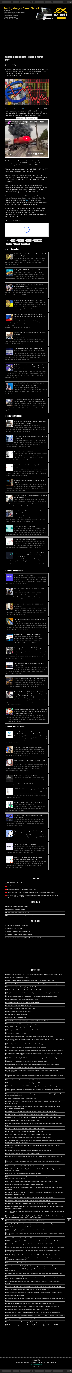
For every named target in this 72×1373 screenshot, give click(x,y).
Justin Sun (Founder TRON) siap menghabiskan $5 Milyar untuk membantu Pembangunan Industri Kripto (33, 1161)
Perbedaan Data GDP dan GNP (24, 526)
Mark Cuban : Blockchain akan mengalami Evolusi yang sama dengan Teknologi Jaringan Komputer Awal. (30, 367)
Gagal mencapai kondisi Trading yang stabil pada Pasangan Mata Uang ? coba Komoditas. (34, 993)
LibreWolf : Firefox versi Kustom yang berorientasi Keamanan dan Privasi (28, 1020)
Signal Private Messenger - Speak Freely (28, 831)
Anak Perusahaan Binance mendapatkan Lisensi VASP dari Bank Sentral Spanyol (31, 1197)
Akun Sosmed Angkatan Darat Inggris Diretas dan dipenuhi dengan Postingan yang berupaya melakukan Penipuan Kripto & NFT (33, 1258)
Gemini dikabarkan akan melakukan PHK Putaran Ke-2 (23, 1080)
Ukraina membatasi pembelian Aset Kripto (28, 300)
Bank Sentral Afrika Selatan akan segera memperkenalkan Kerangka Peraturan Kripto (32, 1114)
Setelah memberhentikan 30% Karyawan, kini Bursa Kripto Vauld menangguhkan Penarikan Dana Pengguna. (33, 1269)
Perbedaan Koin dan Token (15, 928)
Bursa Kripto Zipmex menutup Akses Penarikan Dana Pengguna (26, 1044)
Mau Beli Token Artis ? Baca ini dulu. (18, 886)
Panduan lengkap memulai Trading (17, 906)
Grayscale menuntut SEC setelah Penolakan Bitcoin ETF (24, 1318)
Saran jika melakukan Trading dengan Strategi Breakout (23, 987)
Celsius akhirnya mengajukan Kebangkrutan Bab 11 (22, 1098)
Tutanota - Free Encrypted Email (16, 1017)
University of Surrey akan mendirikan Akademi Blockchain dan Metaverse (28, 1200)
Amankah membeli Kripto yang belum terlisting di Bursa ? (24, 937)
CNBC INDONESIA (31, 118)
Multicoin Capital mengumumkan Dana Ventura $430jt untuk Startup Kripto (29, 1134)
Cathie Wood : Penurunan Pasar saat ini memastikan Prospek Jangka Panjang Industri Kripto (34, 1273)
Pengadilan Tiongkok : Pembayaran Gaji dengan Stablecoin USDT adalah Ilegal (30, 1224)
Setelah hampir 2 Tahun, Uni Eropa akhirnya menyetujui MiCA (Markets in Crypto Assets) (33, 1312)
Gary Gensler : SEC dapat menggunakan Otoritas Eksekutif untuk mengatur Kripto (31, 1111)
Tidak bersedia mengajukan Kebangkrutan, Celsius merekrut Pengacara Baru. (30, 1166)
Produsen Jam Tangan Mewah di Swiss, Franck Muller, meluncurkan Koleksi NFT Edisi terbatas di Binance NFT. (34, 1040)
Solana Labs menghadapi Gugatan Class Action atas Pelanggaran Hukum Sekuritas (32, 1203)
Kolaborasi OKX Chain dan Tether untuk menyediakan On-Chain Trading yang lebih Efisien (34, 1117)
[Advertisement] (36, 37)
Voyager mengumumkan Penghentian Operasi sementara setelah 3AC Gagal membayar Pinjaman (32, 1282)
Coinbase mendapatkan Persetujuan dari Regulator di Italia (24, 1083)
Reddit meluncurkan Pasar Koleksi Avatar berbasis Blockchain (25, 1220)
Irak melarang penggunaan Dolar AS (18, 977)
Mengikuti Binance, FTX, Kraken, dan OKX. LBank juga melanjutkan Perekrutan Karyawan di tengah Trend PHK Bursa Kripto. (30, 694)
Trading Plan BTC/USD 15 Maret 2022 (27, 270)
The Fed (28, 200)
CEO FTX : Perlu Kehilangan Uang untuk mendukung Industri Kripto (27, 1061)
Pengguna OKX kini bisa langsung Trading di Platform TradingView (26, 1067)
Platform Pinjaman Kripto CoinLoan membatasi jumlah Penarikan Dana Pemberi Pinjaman (33, 1255)
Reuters (26, 109)
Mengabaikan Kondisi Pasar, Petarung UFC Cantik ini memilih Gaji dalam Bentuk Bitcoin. (33, 1064)
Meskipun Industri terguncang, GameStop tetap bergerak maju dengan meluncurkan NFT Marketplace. (32, 1146)
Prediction (20, 240)
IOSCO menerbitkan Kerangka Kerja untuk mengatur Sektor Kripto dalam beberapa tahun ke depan (33, 1157)
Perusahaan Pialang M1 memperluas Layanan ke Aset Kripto (25, 1131)
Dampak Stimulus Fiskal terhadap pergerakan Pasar (22, 999)
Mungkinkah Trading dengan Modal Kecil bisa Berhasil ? (23, 916)
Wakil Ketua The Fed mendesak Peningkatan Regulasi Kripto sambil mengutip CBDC (32, 1181)
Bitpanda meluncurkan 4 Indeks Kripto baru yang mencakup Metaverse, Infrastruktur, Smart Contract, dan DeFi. (33, 1102)
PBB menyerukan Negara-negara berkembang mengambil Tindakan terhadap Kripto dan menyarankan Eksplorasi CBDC (32, 1107)
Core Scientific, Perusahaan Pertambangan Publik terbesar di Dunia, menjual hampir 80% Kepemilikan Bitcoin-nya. (32, 1251)
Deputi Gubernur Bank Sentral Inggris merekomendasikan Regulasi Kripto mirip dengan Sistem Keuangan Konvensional (34, 1169)
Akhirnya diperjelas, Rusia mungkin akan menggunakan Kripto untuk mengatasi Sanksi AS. (29, 316)
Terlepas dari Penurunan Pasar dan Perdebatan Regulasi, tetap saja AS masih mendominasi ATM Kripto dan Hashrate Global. (30, 711)
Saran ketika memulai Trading (16, 909)
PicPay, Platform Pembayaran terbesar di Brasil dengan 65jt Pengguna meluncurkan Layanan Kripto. (34, 1124)
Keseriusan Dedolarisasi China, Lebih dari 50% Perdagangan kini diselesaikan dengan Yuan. (34, 974)
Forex (13, 240)
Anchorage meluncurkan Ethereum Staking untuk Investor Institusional (28, 1309)
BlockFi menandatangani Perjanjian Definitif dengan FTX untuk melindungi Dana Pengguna (34, 1286)
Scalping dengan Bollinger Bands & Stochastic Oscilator (23, 1002)
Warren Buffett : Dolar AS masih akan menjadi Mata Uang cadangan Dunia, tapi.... (31, 980)
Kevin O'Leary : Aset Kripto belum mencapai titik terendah (24, 1173)
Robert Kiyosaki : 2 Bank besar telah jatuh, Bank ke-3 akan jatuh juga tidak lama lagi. (32, 983)
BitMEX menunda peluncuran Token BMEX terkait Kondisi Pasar (26, 1128)
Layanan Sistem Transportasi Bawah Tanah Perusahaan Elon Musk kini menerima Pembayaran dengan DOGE (34, 1212)
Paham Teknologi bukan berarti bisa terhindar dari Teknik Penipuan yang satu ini (31, 892)
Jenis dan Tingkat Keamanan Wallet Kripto (19, 934)
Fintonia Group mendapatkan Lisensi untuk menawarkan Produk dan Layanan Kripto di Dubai (35, 1050)
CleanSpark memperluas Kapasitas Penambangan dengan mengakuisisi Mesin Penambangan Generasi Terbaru (34, 1089)
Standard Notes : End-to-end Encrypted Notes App (22, 1024)
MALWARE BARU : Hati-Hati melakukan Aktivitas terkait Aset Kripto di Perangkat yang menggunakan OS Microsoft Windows (31, 896)
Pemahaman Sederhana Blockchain (17, 925)
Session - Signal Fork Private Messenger (28, 802)
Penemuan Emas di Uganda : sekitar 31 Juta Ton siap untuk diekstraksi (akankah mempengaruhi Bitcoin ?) (34, 1299)
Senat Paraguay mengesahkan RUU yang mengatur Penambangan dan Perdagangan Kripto (34, 1086)
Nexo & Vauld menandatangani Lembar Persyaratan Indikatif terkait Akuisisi (29, 1244)
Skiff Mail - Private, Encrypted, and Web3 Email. (30, 789)
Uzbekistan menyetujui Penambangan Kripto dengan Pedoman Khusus (28, 1322)
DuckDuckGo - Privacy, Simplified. (25, 775)
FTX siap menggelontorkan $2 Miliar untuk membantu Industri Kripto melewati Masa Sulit (33, 1241)
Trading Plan (25, 243)
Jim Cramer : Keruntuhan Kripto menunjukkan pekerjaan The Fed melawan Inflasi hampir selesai (35, 1315)
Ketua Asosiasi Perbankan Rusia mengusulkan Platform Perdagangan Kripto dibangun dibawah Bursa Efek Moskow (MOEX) (34, 1207)
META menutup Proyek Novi (23, 575)
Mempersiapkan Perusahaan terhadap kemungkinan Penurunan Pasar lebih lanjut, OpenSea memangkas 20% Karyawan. (33, 1094)
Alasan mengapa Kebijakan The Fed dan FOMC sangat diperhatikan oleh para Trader (32, 996)
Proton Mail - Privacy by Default (25, 844)
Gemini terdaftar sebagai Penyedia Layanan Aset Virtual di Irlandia (26, 1047)
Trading (17, 243)
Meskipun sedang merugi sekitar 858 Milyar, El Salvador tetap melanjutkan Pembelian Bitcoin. (35, 1292)
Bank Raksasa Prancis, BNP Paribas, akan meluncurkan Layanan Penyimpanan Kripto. (33, 1058)
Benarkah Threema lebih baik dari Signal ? (28, 747)
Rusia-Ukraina (38, 240)
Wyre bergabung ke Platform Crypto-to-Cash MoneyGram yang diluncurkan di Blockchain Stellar (35, 1247)
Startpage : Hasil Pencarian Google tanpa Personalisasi (23, 1030)
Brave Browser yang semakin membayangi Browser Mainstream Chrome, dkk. (30, 1036)
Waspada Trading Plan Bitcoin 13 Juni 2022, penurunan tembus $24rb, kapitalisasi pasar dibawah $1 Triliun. (29, 555)
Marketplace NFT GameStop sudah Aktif (27, 634)
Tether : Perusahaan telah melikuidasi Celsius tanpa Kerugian (25, 1184)
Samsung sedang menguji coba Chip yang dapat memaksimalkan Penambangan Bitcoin (33, 1306)
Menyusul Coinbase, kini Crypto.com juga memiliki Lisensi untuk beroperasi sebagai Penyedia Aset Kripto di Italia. (34, 1075)
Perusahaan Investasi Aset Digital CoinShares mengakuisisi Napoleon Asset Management (33, 1266)
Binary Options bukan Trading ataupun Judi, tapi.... (22, 889)
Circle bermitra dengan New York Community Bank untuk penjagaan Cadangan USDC (32, 1325)
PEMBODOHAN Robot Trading (16, 883)
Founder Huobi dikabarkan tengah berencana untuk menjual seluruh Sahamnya (30, 1303)
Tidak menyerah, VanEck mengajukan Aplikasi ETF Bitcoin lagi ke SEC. (28, 1289)
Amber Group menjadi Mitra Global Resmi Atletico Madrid (24, 1120)
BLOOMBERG (20, 118)
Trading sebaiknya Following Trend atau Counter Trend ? (24, 990)
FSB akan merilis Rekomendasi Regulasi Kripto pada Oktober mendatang (29, 1150)
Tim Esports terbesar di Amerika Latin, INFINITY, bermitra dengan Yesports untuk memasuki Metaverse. (33, 1188)
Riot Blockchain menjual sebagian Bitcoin (19, 1227)
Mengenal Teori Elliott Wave (23, 451)
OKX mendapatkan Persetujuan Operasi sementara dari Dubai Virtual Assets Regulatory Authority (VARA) (32, 1071)
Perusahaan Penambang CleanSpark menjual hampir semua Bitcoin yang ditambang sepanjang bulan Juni (34, 1233)
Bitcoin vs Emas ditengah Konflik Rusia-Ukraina (30, 678)
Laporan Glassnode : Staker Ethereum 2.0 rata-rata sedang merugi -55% (28, 1238)
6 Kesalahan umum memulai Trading (18, 912)
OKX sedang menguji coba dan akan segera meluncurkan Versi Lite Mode (29, 1137)
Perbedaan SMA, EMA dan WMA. (25, 539)
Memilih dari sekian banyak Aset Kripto (18, 931)
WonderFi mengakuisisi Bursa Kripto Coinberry (21, 1262)
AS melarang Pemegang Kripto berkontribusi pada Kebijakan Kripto (27, 1230)
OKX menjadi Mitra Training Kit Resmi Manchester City (23, 1153)
